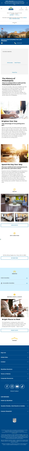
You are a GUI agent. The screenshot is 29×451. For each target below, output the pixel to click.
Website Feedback (14, 391)
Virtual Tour (14, 72)
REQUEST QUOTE (14, 330)
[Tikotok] (22, 386)
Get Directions (14, 258)
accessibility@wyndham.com (23, 435)
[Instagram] (12, 386)
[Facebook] (7, 386)
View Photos (14, 225)
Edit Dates (12, 14)
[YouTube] (17, 386)
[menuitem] (1, 8)
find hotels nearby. (16, 18)
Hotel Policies (18, 62)
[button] (2, 2)
